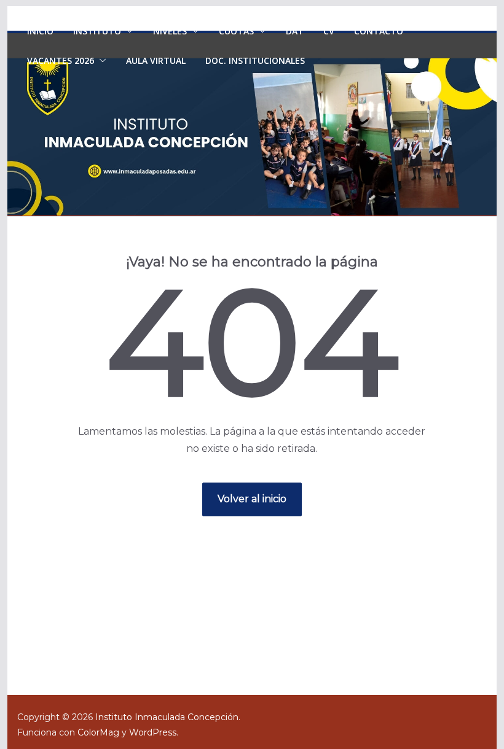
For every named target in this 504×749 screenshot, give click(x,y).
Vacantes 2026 (60, 60)
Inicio (40, 31)
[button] (127, 31)
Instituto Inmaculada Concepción (166, 717)
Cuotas (236, 31)
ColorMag (98, 732)
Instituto (97, 31)
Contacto (378, 31)
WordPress (152, 732)
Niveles (170, 31)
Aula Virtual (156, 60)
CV (328, 31)
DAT (295, 31)
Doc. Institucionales (255, 60)
